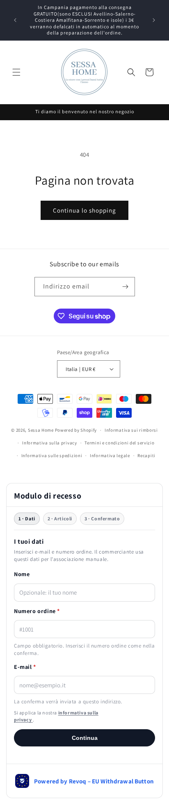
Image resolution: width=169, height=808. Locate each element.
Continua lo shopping (84, 210)
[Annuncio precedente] (15, 20)
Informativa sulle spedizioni (51, 455)
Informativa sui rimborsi (131, 430)
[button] (16, 72)
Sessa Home (41, 430)
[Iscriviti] (125, 286)
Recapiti (146, 455)
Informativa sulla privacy (49, 443)
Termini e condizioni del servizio (119, 443)
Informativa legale (110, 455)
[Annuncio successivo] (154, 20)
